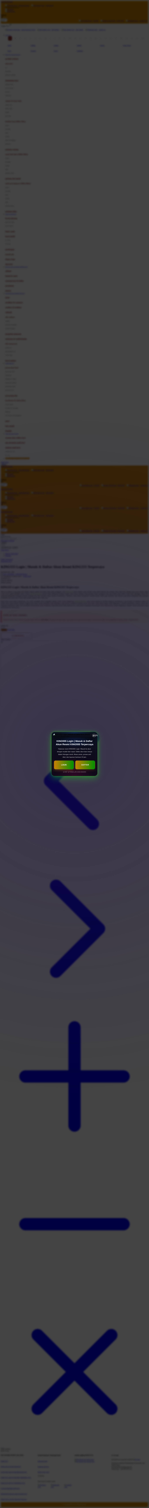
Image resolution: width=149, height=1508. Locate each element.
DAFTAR (85, 765)
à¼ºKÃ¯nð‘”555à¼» (94, 735)
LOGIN (64, 765)
